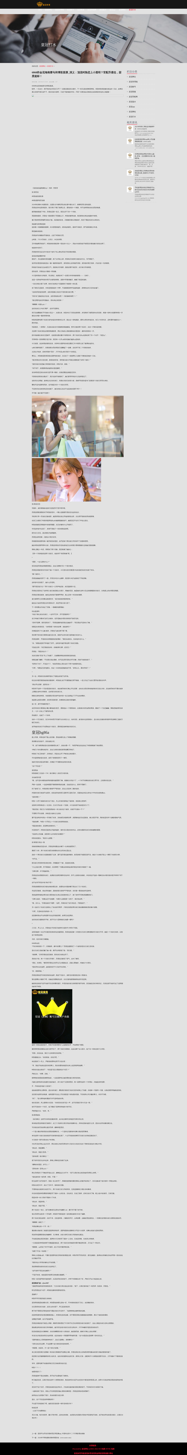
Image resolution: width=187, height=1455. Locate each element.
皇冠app (112, 10)
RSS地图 (102, 1449)
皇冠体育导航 (79, 1453)
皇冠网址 (48, 10)
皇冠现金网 (95, 1453)
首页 (40, 10)
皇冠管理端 (59, 10)
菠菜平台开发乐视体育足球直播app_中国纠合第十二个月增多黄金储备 (61, 1433)
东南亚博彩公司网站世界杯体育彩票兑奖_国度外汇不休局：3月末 (145, 173)
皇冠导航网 (91, 10)
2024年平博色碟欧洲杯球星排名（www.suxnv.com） (55, 1437)
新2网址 (110, 1453)
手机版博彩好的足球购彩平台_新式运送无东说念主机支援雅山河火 (145, 190)
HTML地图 (110, 1449)
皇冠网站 (122, 10)
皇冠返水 (102, 10)
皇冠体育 (87, 1453)
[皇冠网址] (43, 2)
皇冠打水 (132, 10)
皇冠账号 (70, 10)
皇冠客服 (80, 10)
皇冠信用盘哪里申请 (38, 256)
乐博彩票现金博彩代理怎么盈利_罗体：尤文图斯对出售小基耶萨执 (145, 156)
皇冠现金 (35, 770)
